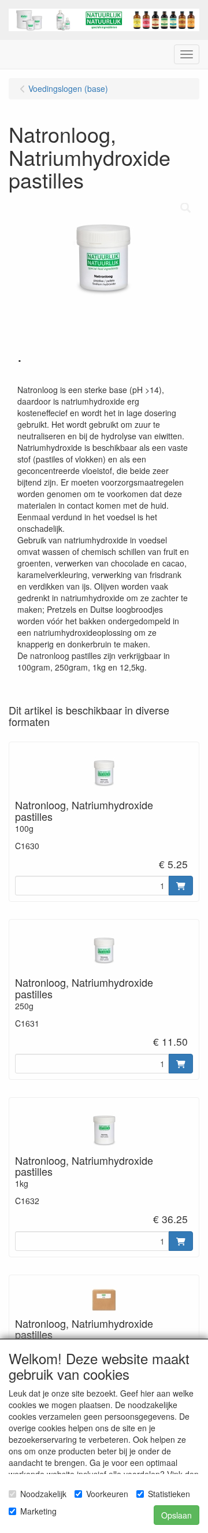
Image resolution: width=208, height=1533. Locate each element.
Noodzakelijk (43, 1493)
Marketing (38, 1511)
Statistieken (169, 1493)
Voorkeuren (107, 1493)
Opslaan (176, 1515)
